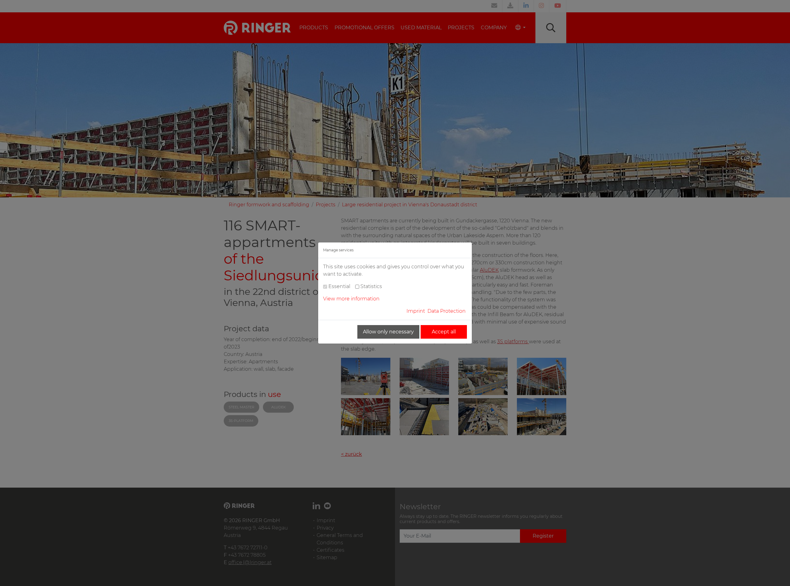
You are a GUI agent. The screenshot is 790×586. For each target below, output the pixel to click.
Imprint (415, 311)
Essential (339, 286)
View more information (351, 299)
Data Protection (446, 311)
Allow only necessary (388, 332)
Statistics (371, 286)
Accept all (444, 332)
